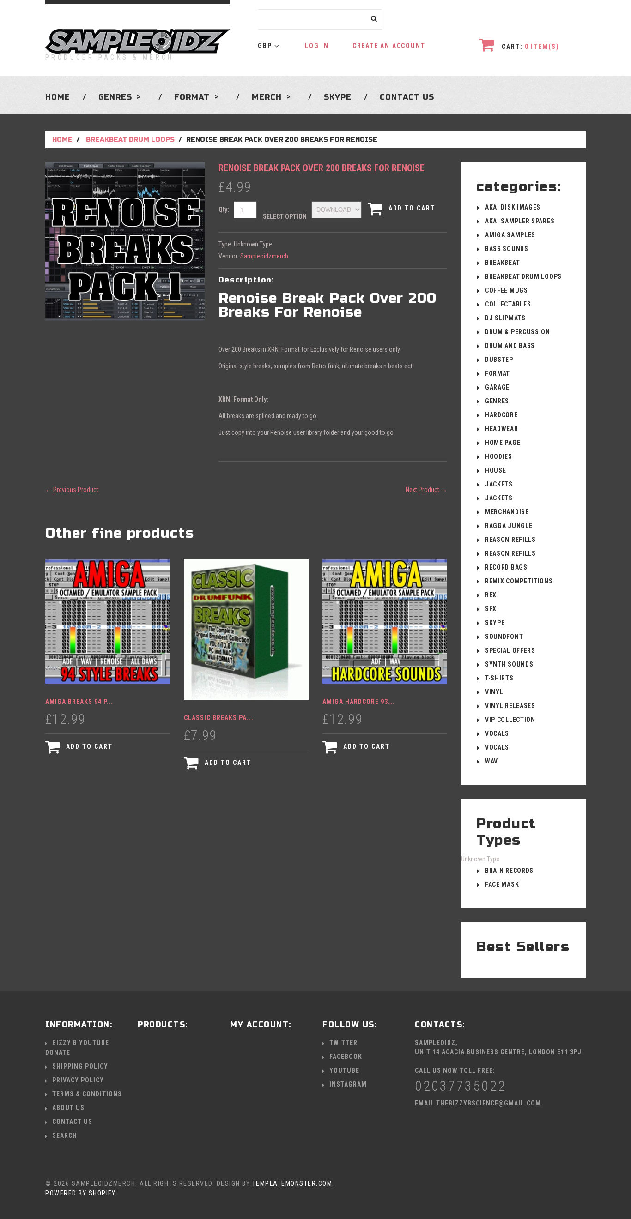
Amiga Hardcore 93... (358, 701)
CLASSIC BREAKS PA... (219, 717)
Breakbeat (502, 262)
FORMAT (497, 373)
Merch (267, 97)
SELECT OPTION (285, 216)
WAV (491, 761)
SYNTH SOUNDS (509, 664)
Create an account (388, 45)
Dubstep (499, 359)
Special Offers (510, 650)
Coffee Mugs (506, 290)
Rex (491, 595)
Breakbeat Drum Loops (130, 140)
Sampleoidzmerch (264, 256)
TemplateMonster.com (292, 1183)
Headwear (501, 428)
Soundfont (504, 636)
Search (64, 1135)
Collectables (508, 304)
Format (192, 97)
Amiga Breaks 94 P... (79, 701)
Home (57, 97)
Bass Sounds (506, 248)
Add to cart (410, 208)
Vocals (497, 733)
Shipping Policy (80, 1066)
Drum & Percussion (517, 332)
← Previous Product (71, 489)
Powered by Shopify (80, 1193)
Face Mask (502, 884)
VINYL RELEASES (510, 705)
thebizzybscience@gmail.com (488, 1103)
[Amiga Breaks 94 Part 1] (107, 621)
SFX (491, 609)
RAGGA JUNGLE (508, 525)
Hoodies (498, 456)
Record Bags (506, 567)
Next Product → (426, 489)
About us (68, 1107)
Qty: (223, 209)
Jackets (499, 484)
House (495, 470)
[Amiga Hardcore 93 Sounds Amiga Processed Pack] (384, 621)
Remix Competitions (519, 581)
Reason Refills (510, 539)
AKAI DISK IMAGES (512, 207)
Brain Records (509, 870)
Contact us (407, 97)
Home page (502, 442)
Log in (317, 45)
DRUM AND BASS (510, 345)
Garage (497, 387)
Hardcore (501, 415)
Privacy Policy (78, 1080)
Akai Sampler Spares (519, 221)
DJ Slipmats (505, 318)
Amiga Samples (510, 235)
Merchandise (507, 512)
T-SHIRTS (499, 678)
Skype (338, 97)
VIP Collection (510, 719)
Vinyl (494, 692)
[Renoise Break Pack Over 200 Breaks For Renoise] (125, 166)
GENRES (115, 97)
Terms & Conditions (87, 1094)
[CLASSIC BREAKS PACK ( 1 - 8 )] (246, 629)
